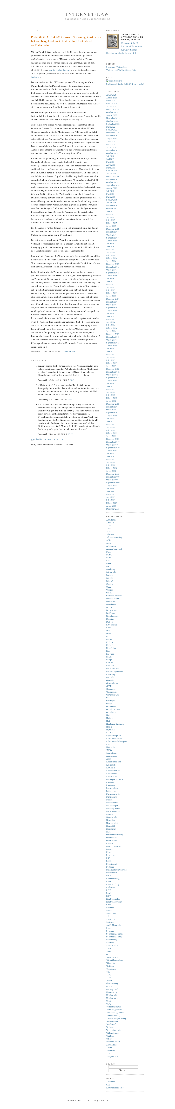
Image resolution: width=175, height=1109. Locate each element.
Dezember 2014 (112, 298)
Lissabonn (110, 785)
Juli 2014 (110, 313)
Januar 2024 (111, 106)
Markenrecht (111, 796)
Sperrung (110, 930)
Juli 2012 (110, 383)
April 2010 (110, 462)
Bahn (108, 551)
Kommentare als (115, 1087)
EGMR (109, 639)
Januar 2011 (111, 436)
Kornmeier (110, 767)
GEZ (108, 697)
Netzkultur (110, 820)
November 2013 (112, 336)
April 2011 (110, 427)
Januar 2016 (111, 261)
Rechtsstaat (110, 887)
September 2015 (112, 272)
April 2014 (110, 322)
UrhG (108, 1000)
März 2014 (110, 325)
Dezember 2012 (112, 368)
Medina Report (112, 805)
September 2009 (112, 482)
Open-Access (111, 840)
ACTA (109, 525)
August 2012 (111, 380)
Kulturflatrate (111, 773)
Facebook (110, 665)
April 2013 (110, 357)
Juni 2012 (110, 386)
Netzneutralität (112, 823)
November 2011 (112, 406)
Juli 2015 (110, 278)
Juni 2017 (110, 211)
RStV (108, 895)
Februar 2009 (111, 503)
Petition (109, 849)
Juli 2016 (110, 243)
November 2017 (112, 205)
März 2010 (110, 465)
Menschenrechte (112, 811)
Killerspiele (111, 764)
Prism (108, 875)
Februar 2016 (111, 258)
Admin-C (110, 528)
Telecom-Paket (112, 957)
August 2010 (111, 450)
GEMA (109, 686)
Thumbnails (111, 968)
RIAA (108, 893)
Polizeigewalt (111, 863)
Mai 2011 (110, 424)
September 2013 (112, 342)
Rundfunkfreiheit (113, 898)
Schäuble (110, 907)
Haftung (109, 718)
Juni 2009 (110, 491)
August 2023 (111, 115)
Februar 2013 (111, 363)
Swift (108, 948)
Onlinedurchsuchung (114, 834)
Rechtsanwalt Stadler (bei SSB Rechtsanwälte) (125, 84)
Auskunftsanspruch (114, 548)
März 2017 (110, 220)
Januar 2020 (111, 147)
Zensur (109, 1047)
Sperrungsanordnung (114, 933)
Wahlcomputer (112, 1021)
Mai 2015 (110, 284)
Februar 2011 (111, 433)
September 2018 (112, 185)
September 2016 (112, 237)
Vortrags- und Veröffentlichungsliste (121, 69)
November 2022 (112, 118)
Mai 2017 (110, 214)
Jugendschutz (111, 755)
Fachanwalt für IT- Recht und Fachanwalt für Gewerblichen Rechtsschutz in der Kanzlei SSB (124, 48)
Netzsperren (111, 828)
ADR (108, 531)
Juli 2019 (110, 156)
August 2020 (111, 138)
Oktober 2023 (112, 112)
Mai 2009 (110, 494)
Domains (110, 618)
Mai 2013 (110, 354)
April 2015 (110, 287)
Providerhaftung (112, 878)
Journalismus (111, 752)
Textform (110, 965)
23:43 (72, 380)
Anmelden (110, 1081)
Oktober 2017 (112, 208)
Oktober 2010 (112, 444)
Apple (108, 543)
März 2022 (110, 126)
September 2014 (112, 307)
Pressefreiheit (111, 872)
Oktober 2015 (112, 269)
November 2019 (112, 150)
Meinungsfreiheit (113, 808)
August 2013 (111, 345)
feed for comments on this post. (47, 439)
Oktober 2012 (112, 374)
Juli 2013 (110, 348)
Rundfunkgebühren (114, 901)
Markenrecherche (113, 793)
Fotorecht (110, 677)
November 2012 (112, 371)
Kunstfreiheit (111, 776)
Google (109, 703)
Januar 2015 (111, 296)
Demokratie (111, 604)
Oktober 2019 (112, 153)
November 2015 (112, 266)
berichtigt (35, 76)
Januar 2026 (111, 94)
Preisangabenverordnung (116, 869)
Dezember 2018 (112, 176)
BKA (108, 560)
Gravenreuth (111, 706)
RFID (108, 890)
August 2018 (111, 188)
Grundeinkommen (113, 709)
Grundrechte (111, 712)
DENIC (109, 607)
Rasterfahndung (112, 884)
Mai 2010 (110, 459)
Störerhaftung (111, 939)
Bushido (109, 575)
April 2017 (110, 217)
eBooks (109, 633)
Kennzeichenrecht (113, 761)
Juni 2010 (110, 456)
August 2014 (111, 310)
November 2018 (112, 179)
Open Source (111, 837)
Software (110, 922)
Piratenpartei (111, 855)
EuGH (109, 656)
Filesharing (110, 674)
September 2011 (112, 412)
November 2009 (112, 476)
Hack (108, 715)
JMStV (109, 750)
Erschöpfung (111, 648)
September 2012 (112, 377)
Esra (108, 650)
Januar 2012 (111, 400)
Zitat (108, 1053)
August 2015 (111, 275)
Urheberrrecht (112, 998)
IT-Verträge (110, 747)
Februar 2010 (111, 468)
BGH (108, 557)
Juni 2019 (110, 159)
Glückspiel (110, 700)
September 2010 (112, 447)
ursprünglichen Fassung (60, 69)
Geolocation (111, 688)
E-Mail (109, 627)
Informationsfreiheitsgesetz (117, 741)
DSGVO (109, 621)
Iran (108, 744)
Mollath (109, 814)
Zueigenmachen (112, 1056)
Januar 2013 (111, 366)
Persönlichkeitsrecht (114, 846)
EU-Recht (110, 653)
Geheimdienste (112, 683)
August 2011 (111, 415)
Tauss (108, 951)
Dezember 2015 (112, 263)
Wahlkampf (111, 1024)
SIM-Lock (110, 919)
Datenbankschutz (113, 598)
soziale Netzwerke (113, 925)
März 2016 (110, 255)
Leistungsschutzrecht (114, 779)
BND (108, 563)
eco (107, 636)
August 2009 (111, 485)
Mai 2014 (110, 319)
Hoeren (109, 726)
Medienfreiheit (112, 802)
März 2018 (110, 196)
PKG (108, 858)
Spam (108, 927)
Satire (108, 904)
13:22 (70, 434)
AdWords (110, 534)
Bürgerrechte (111, 572)
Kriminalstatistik (113, 770)
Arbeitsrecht (111, 545)
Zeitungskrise (111, 1044)
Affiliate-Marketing (114, 537)
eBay (108, 630)
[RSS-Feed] (114, 80)
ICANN (109, 732)
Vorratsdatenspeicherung (116, 1018)
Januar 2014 (111, 331)
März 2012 (110, 395)
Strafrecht (110, 942)
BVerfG (109, 578)
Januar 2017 (111, 225)
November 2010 (112, 441)
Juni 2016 (110, 246)
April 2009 (110, 497)
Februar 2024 (111, 103)
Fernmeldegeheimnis (114, 671)
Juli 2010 (110, 453)
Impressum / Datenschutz (116, 67)
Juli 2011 (110, 418)
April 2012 (110, 392)
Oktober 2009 (112, 479)
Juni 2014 (110, 316)
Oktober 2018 (112, 182)
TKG (108, 971)
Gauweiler (110, 680)
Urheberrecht (111, 995)
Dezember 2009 (112, 473)
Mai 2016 (110, 249)
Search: (111, 1064)
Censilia (109, 583)
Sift (107, 916)
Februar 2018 (111, 199)
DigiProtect (111, 613)
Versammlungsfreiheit (115, 1012)
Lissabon (110, 782)
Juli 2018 (110, 191)
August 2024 (111, 97)
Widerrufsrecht (112, 1032)
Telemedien (110, 963)
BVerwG (109, 581)
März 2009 (110, 500)
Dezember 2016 (112, 228)
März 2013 (110, 360)
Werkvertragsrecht (113, 1030)
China (108, 586)
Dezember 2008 (112, 508)
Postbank (110, 866)
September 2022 (112, 123)
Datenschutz (111, 601)
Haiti (108, 720)
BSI (108, 566)
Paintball (109, 843)
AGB (108, 540)
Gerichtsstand (111, 691)
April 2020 (110, 141)
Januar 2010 (111, 470)
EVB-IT (109, 662)
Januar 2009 (111, 505)
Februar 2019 (111, 170)
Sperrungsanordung (114, 936)
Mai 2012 (110, 389)
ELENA (109, 642)
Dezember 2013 (112, 334)
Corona (109, 592)
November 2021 (112, 135)
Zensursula (110, 1050)
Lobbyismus (111, 791)
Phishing (109, 852)
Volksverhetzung (113, 1015)
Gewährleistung (112, 694)
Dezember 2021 (112, 132)
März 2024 (110, 100)
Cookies (109, 589)
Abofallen (110, 522)
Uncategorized (112, 989)
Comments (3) (71, 351)
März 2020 (110, 144)
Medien (109, 799)
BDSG (109, 554)
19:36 (70, 399)
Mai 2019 (110, 161)
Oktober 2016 (112, 234)
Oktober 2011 (112, 409)
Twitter (109, 980)
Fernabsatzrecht (112, 668)
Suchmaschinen (112, 945)
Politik (109, 861)
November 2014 (112, 301)
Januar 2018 (111, 202)
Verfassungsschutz (114, 1009)
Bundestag (110, 569)
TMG (108, 974)
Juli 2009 (110, 488)
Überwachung (112, 983)
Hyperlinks (110, 729)
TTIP (108, 977)
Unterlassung (111, 992)
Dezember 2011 (112, 403)
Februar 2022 (111, 129)
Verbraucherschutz (113, 1006)
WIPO (109, 1038)
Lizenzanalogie (112, 788)
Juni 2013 (110, 351)
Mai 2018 (110, 193)
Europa (109, 659)
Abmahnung (111, 519)
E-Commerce (111, 624)
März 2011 (110, 430)
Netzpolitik (110, 825)
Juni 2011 (110, 421)
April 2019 (110, 164)
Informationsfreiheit (114, 738)
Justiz (108, 758)
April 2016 (110, 252)
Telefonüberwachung (114, 960)
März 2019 (110, 167)
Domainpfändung (113, 616)
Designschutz (111, 610)
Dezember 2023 (112, 109)
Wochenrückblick (113, 1041)
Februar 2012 (111, 398)
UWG (108, 1003)
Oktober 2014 (112, 304)
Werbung (110, 1027)
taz (107, 954)
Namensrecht (111, 817)
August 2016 (111, 240)
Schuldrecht (111, 913)
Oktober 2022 (112, 121)
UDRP (109, 986)
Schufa (109, 910)
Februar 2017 (111, 223)
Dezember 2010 (112, 438)
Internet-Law (87, 14)
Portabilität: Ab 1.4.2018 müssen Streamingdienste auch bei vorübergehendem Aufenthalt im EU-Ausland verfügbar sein (66, 41)
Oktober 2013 (112, 339)
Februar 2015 (111, 293)
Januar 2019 (111, 173)
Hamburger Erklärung (115, 723)
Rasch (108, 881)
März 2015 (110, 290)
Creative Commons (114, 595)
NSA (108, 831)
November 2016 (112, 231)
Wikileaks (110, 1035)
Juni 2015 (110, 281)
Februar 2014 (111, 328)
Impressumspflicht (113, 735)
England (109, 645)
